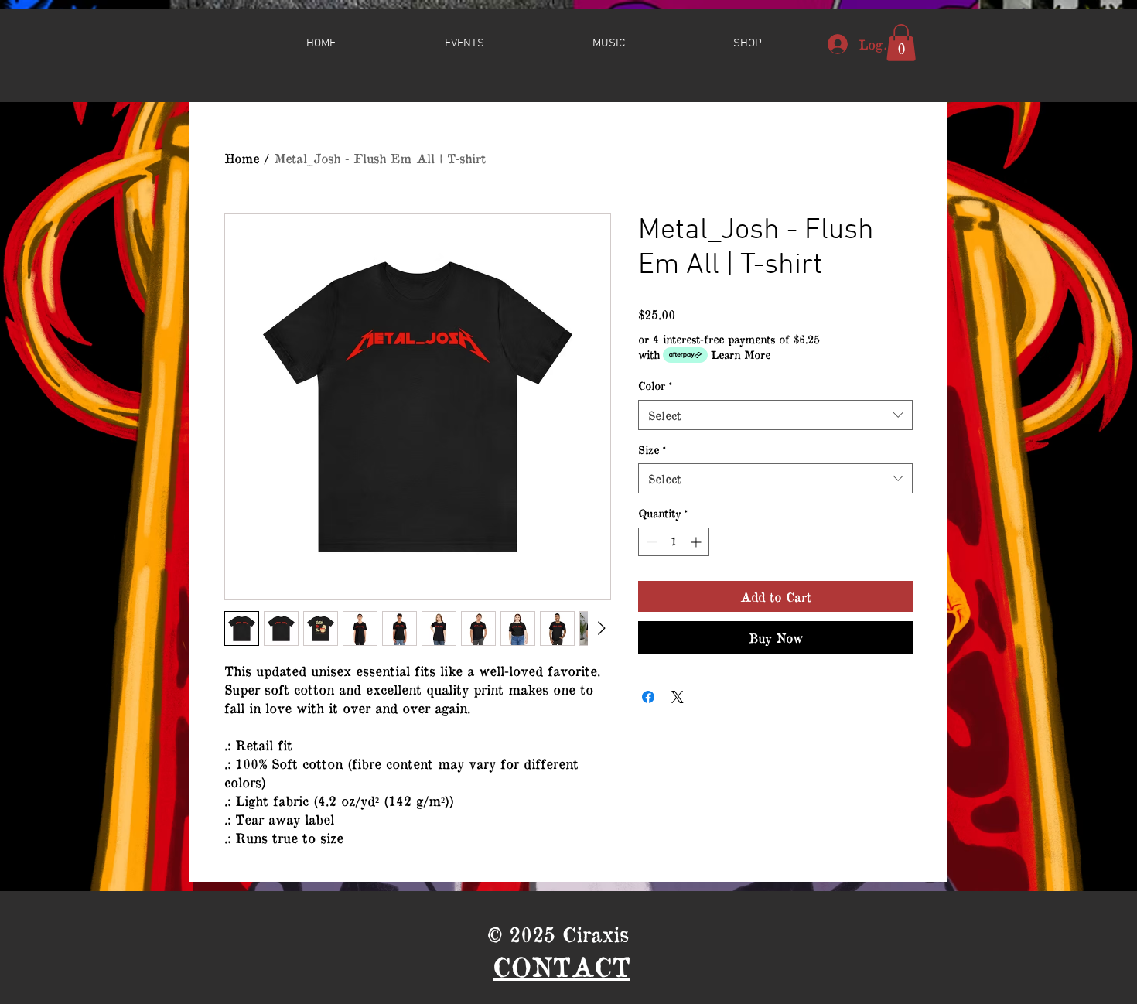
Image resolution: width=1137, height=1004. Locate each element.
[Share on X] (677, 697)
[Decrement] (650, 541)
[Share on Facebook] (648, 697)
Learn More (740, 354)
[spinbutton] (674, 541)
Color (655, 385)
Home (241, 158)
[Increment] (697, 541)
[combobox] (775, 415)
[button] (747, 43)
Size (652, 449)
